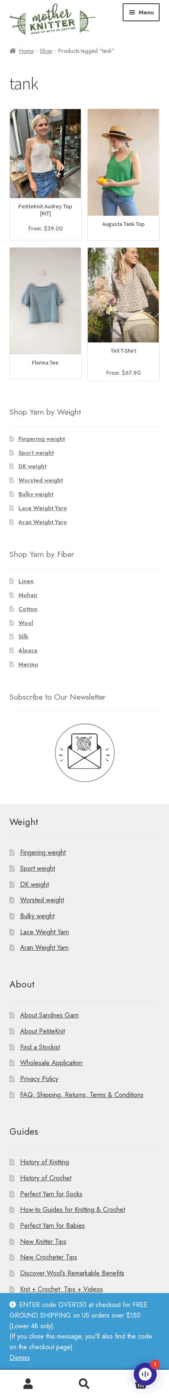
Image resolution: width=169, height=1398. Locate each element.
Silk (23, 636)
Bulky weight (35, 494)
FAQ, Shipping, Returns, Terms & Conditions (82, 1094)
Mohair (28, 595)
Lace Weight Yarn (42, 508)
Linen (26, 581)
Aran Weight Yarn (42, 522)
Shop (46, 51)
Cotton (27, 609)
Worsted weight (40, 480)
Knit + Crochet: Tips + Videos (61, 1289)
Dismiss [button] (19, 1357)
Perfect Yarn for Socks (51, 1194)
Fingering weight (41, 439)
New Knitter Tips (43, 1241)
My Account (28, 1384)
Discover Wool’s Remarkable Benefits (72, 1273)
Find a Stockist (40, 1047)
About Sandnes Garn (49, 1015)
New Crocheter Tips (48, 1257)
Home (26, 51)
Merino (28, 664)
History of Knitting (44, 1162)
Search (84, 1384)
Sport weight (36, 453)
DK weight (32, 466)
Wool (25, 623)
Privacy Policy (39, 1078)
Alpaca (27, 650)
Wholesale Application (51, 1062)
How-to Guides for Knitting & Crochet (72, 1209)
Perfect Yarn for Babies (52, 1225)
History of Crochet (45, 1178)
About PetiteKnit (42, 1031)
